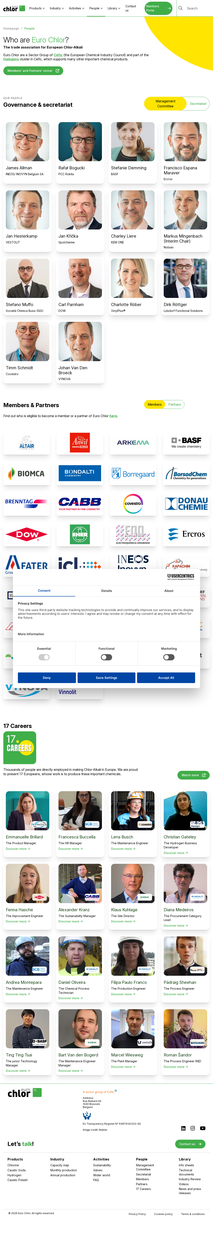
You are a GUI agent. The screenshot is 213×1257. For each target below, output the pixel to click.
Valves (97, 1170)
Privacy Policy (137, 1214)
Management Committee (145, 1167)
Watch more (190, 775)
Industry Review (190, 1179)
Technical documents (186, 1172)
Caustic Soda (16, 1170)
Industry (55, 8)
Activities (75, 8)
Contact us (130, 8)
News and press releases (190, 1191)
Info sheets (186, 1165)
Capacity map (59, 1165)
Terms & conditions (193, 1214)
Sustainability (102, 1165)
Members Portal (152, 8)
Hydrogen (14, 1175)
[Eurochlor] (14, 8)
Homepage (11, 28)
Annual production (62, 1175)
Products (35, 8)
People (94, 8)
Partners (174, 404)
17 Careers (143, 1189)
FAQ (96, 1180)
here (113, 416)
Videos (184, 1184)
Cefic (58, 55)
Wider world (101, 1175)
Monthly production (63, 1170)
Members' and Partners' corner (29, 70)
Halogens (11, 59)
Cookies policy (163, 1214)
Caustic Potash (17, 1180)
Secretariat (198, 104)
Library (112, 8)
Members (142, 1179)
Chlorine (13, 1165)
